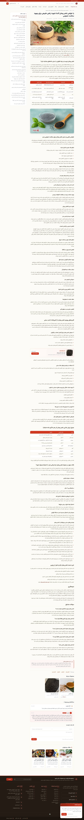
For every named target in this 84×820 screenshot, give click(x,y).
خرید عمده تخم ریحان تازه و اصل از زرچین (19, 87)
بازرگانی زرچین (66, 55)
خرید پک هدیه (55, 800)
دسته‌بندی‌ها (73, 6)
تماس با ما (22, 6)
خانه (73, 10)
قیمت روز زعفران (61, 6)
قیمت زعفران (43, 791)
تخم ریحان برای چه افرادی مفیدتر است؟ (18, 93)
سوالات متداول (34, 6)
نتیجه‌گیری (24, 89)
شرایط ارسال (31, 789)
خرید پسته (56, 798)
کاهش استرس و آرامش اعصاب (20, 31)
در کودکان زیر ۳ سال (21, 75)
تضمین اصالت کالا (30, 793)
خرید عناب (56, 791)
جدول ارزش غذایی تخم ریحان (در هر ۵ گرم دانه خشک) (18, 67)
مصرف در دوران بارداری (21, 73)
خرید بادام (56, 796)
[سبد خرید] (7, 3)
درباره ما (40, 6)
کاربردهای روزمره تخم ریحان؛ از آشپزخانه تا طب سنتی (19, 50)
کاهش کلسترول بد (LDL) (21, 35)
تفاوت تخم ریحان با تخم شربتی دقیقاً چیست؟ (19, 101)
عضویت (9, 779)
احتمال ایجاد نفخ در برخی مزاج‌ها (19, 78)
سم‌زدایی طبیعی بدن (21, 41)
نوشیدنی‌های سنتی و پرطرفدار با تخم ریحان (19, 84)
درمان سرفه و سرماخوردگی (20, 39)
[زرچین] (76, 3)
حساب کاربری (12, 3)
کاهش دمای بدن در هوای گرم (20, 47)
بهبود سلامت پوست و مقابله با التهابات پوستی (18, 25)
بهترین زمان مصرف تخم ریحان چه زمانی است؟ (18, 98)
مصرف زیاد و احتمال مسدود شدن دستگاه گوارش (18, 81)
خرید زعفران (56, 789)
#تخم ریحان (67, 672)
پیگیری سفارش (28, 6)
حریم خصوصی (31, 796)
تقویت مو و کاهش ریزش (21, 27)
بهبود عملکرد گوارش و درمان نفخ (19, 37)
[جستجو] (18, 3)
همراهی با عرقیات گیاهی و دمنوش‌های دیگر (18, 63)
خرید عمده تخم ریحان (45, 582)
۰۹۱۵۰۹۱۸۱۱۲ (8, 0)
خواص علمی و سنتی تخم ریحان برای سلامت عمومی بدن (18, 20)
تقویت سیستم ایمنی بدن (21, 29)
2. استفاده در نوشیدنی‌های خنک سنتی (18, 55)
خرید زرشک (56, 793)
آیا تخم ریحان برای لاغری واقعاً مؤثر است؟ (18, 95)
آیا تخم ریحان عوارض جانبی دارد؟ (19, 103)
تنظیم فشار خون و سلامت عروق (19, 33)
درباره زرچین (44, 789)
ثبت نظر (34, 739)
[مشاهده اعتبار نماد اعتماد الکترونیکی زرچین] (42, 814)
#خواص (58, 672)
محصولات (67, 6)
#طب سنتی (54, 672)
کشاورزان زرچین (50, 6)
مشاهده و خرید (35, 353)
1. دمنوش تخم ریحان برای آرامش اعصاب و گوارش (18, 53)
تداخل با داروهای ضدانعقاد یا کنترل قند (18, 77)
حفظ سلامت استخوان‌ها (21, 45)
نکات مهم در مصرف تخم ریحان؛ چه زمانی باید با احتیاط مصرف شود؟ (19, 70)
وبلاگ (56, 6)
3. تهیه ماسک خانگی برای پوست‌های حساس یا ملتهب (19, 58)
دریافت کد (64, 814)
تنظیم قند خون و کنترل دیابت (20, 22)
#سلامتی (63, 672)
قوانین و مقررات (30, 798)
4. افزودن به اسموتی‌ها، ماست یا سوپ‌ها (18, 61)
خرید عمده (45, 6)
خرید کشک (56, 795)
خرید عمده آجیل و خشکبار (55, 803)
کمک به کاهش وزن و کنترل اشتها (19, 43)
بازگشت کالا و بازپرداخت (29, 791)
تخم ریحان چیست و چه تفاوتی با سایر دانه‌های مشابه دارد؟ (19, 16)
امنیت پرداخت (31, 795)
